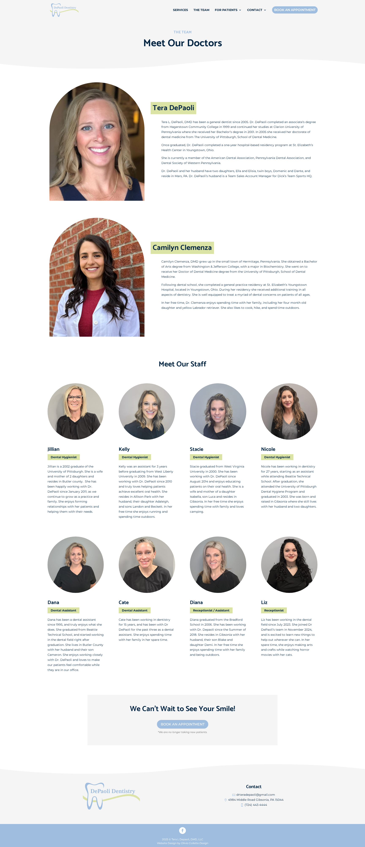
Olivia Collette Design (194, 843)
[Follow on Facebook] (182, 830)
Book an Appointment (182, 724)
